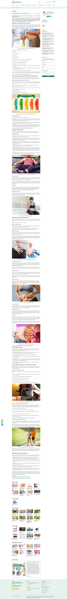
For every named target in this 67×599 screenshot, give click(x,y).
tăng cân (22, 140)
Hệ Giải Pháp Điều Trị (29, 5)
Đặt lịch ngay (48, 16)
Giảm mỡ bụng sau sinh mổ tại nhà (22, 488)
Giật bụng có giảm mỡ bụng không (29, 538)
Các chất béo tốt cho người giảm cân (15, 514)
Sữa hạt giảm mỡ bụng (21, 514)
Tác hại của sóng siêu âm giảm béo (14, 549)
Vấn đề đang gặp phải (45, 70)
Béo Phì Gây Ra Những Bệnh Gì (17, 476)
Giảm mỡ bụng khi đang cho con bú (29, 488)
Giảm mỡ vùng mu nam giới (22, 532)
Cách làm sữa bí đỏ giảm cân (14, 521)
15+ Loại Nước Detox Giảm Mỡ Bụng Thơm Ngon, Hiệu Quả (29, 521)
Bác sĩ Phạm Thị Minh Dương (50, 12)
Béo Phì (43, 26)
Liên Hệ (53, 5)
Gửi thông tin (48, 76)
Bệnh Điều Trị (34, 5)
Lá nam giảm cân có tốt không (37, 514)
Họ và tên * (43, 60)
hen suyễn (19, 312)
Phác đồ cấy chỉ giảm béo (45, 46)
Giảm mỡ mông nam (37, 494)
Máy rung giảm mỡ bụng (36, 555)
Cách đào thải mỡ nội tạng (30, 549)
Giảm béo (20, 554)
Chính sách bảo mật (44, 588)
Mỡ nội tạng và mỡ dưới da (22, 549)
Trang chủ (13, 7)
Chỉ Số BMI (18, 128)
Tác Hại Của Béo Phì (19, 345)
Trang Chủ (13, 5)
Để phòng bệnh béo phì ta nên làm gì (15, 555)
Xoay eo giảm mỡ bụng (36, 532)
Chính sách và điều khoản (45, 589)
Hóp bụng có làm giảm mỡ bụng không (15, 538)
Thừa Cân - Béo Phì (45, 21)
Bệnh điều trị (16, 7)
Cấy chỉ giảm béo (44, 31)
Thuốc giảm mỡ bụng (15, 504)
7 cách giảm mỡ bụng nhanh (30, 495)
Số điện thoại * (44, 64)
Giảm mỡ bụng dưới (37, 488)
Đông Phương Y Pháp (36, 20)
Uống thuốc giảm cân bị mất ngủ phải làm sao (30, 555)
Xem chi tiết (28, 576)
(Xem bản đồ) (34, 583)
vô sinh (16, 322)
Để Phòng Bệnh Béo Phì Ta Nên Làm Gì (18, 478)
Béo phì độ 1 (36, 548)
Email (43, 67)
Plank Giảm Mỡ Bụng (22, 538)
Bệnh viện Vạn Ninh (44, 592)
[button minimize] (39, 16)
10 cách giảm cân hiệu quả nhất (21, 495)
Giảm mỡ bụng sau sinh (14, 488)
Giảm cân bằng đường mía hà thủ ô (29, 514)
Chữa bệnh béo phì (14, 494)
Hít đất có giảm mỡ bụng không (37, 538)
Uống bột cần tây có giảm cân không (22, 521)
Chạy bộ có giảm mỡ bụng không (30, 532)
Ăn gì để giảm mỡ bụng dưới (36, 521)
